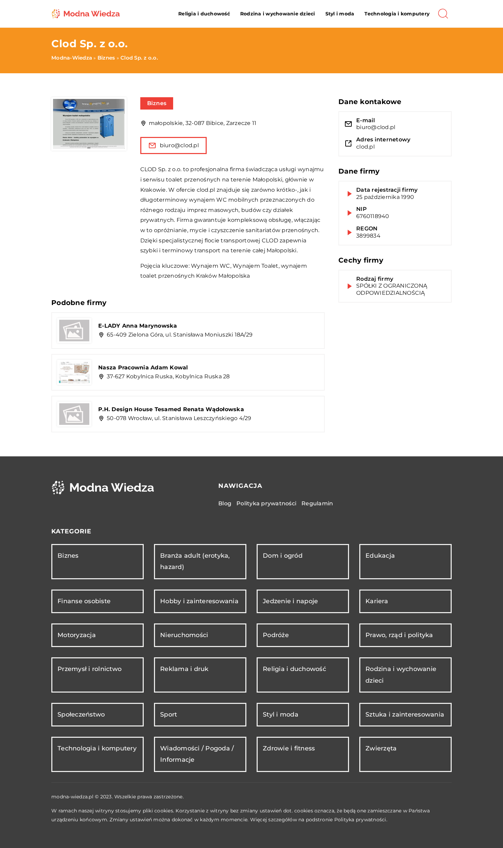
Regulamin (317, 503)
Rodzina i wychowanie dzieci (277, 14)
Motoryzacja (76, 635)
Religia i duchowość (204, 14)
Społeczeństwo (81, 714)
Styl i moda (339, 14)
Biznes (157, 103)
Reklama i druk (184, 669)
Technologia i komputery (396, 14)
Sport (168, 714)
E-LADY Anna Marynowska (137, 325)
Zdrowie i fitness (289, 748)
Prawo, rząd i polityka (399, 635)
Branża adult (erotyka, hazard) (195, 561)
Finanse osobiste (84, 601)
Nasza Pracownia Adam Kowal (143, 367)
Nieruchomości (184, 635)
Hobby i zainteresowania (199, 601)
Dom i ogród (282, 555)
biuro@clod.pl (179, 145)
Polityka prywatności (266, 503)
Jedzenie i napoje (290, 601)
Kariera (376, 601)
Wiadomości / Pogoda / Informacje (197, 754)
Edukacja (380, 555)
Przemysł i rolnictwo (89, 669)
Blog (224, 503)
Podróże (276, 635)
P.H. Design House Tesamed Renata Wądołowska (171, 409)
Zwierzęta (381, 748)
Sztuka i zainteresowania (404, 714)
